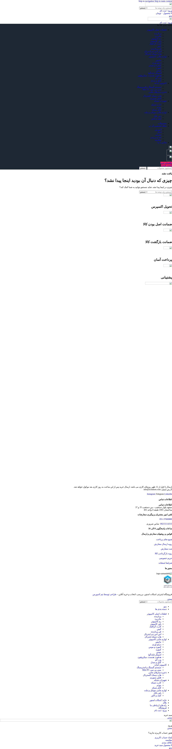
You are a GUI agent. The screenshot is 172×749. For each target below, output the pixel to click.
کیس (159, 46)
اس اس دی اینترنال (152, 51)
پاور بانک (157, 116)
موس (158, 70)
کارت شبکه (156, 105)
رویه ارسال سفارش (163, 544)
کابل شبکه (156, 110)
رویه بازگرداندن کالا (163, 553)
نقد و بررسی (155, 137)
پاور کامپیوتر (155, 41)
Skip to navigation (147, 1)
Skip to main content (163, 1)
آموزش (158, 130)
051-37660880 (166, 519)
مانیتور (158, 60)
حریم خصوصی (165, 558)
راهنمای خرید (166, 163)
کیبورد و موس (155, 65)
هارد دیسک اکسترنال (152, 96)
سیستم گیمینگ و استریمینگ (149, 87)
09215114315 (166, 524)
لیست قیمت (166, 165)
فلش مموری (155, 98)
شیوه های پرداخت (164, 539)
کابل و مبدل (156, 81)
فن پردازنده (156, 49)
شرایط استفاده (165, 563)
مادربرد (158, 36)
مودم (159, 107)
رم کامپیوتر (156, 38)
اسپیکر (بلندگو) (154, 73)
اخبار (159, 132)
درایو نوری (156, 63)
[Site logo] (158, 5)
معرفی (158, 135)
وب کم (158, 78)
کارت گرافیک (155, 44)
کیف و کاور (156, 119)
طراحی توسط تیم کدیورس (104, 594)
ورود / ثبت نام (160, 710)
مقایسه (158, 140)
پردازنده (157, 33)
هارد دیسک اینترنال (153, 54)
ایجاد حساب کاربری (163, 737)
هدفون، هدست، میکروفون (149, 75)
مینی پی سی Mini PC (151, 89)
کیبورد (158, 68)
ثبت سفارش (166, 549)
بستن (169, 599)
